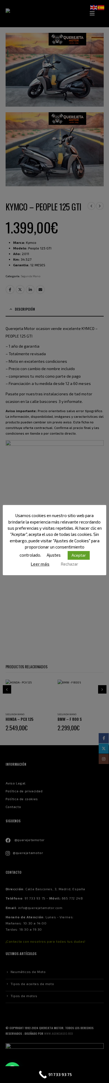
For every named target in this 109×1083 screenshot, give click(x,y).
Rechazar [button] (69, 563)
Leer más (40, 563)
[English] (94, 7)
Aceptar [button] (79, 555)
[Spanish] (101, 7)
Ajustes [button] (54, 554)
